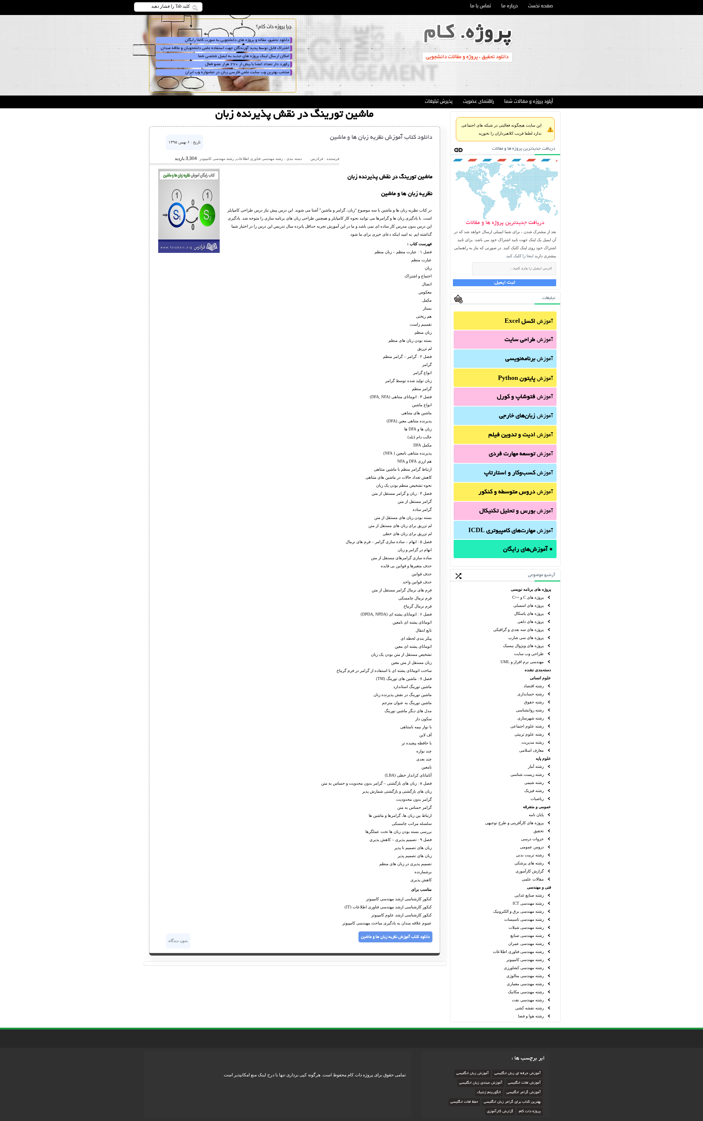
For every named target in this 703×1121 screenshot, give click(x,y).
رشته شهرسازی (530, 718)
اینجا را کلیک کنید (519, 256)
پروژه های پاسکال (529, 613)
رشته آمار (536, 766)
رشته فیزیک (534, 790)
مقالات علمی (533, 879)
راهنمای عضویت (478, 101)
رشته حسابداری (530, 694)
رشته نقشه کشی (529, 1008)
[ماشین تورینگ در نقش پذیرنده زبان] (189, 251)
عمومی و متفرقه (537, 806)
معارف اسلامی (531, 750)
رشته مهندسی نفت (528, 1000)
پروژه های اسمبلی (528, 605)
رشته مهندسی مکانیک (526, 992)
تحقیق (538, 831)
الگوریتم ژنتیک (489, 1093)
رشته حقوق (534, 702)
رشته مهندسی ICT (528, 903)
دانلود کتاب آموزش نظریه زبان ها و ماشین (381, 137)
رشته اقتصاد (534, 686)
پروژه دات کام (530, 1112)
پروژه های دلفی (530, 621)
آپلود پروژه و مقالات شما (528, 101)
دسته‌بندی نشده (538, 670)
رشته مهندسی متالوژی (525, 976)
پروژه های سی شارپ (526, 637)
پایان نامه (536, 814)
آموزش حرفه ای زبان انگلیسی (517, 1074)
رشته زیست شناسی (527, 774)
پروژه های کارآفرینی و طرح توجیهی (514, 823)
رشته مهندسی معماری (525, 984)
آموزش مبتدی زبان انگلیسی (480, 1083)
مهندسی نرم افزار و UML (522, 661)
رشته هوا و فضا (531, 1016)
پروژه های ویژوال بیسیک (523, 645)
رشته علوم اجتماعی (527, 726)
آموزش (529, 321)
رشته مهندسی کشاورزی (524, 967)
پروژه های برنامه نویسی (531, 589)
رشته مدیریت (532, 742)
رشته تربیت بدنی (530, 855)
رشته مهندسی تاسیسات (524, 919)
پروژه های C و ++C (528, 597)
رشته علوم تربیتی (529, 734)
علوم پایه (543, 758)
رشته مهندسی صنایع (527, 935)
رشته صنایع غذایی (529, 895)
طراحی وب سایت (529, 653)
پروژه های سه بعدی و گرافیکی (518, 629)
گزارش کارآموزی (530, 871)
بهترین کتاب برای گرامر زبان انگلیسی (512, 1102)
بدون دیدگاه (178, 940)
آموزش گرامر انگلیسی (523, 1093)
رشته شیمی (534, 782)
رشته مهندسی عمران (526, 943)
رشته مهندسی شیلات (526, 927)
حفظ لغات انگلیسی (464, 1102)
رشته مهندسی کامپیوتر (525, 959)
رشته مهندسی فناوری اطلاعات (518, 951)
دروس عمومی (532, 847)
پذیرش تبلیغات (439, 101)
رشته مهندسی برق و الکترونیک (518, 911)
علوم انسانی (540, 678)
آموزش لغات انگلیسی (524, 1083)
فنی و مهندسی (539, 887)
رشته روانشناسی (530, 710)
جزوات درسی (532, 839)
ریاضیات (537, 798)
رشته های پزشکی (529, 863)
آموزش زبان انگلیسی (472, 1074)
